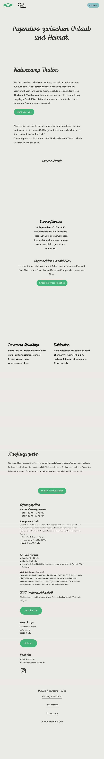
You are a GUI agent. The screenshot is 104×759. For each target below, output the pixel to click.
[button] (9, 5)
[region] (52, 207)
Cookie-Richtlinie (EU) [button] (52, 722)
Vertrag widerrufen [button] (52, 696)
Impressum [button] (52, 713)
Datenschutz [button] (52, 705)
